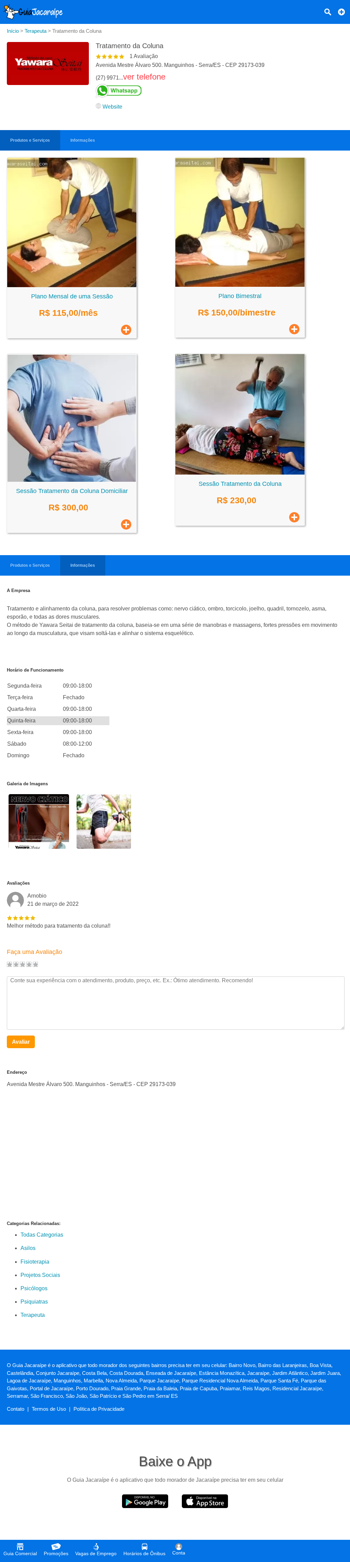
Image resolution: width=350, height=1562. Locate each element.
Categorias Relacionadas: (33, 1223)
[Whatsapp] (180, 91)
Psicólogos (34, 1288)
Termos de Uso (49, 1409)
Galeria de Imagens (27, 783)
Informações (82, 140)
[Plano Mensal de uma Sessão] (71, 285)
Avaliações (18, 883)
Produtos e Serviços (30, 140)
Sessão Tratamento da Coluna (240, 483)
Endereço (17, 1072)
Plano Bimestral (239, 296)
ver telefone (144, 76)
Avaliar (21, 1042)
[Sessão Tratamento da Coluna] (240, 473)
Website (112, 107)
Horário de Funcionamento (35, 670)
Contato (15, 1409)
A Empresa (18, 590)
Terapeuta (33, 1315)
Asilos (28, 1248)
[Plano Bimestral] (240, 285)
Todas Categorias (42, 1235)
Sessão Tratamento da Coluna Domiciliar (72, 491)
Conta (178, 1553)
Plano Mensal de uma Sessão (72, 296)
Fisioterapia (35, 1262)
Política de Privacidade (98, 1409)
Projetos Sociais (40, 1275)
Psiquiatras (34, 1302)
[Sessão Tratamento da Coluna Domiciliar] (71, 480)
